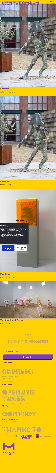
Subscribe (28, 357)
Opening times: (18, 395)
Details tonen (20, 241)
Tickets (5, 406)
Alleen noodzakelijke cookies (8, 248)
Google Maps (7, 384)
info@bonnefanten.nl (10, 419)
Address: (17, 371)
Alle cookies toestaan (21, 248)
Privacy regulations (9, 362)
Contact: (20, 414)
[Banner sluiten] (26, 221)
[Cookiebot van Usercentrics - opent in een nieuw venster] (17, 221)
